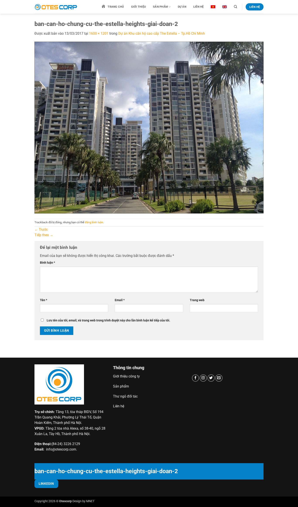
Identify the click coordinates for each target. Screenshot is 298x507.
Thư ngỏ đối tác (125, 396)
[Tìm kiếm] (235, 7)
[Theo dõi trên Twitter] (211, 378)
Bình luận (47, 262)
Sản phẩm (160, 6)
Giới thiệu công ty (126, 376)
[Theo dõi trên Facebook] (195, 378)
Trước (41, 229)
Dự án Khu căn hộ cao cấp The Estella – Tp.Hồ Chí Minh (161, 33)
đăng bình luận (94, 222)
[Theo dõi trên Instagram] (203, 378)
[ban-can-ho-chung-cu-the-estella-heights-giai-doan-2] (149, 127)
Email (120, 300)
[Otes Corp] (56, 6)
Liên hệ (198, 6)
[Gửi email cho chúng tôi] (219, 378)
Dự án (182, 6)
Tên (43, 300)
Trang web (197, 300)
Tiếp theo (43, 235)
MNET (90, 501)
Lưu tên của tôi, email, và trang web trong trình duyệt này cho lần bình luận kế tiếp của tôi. (108, 320)
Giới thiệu (138, 6)
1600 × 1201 (98, 33)
